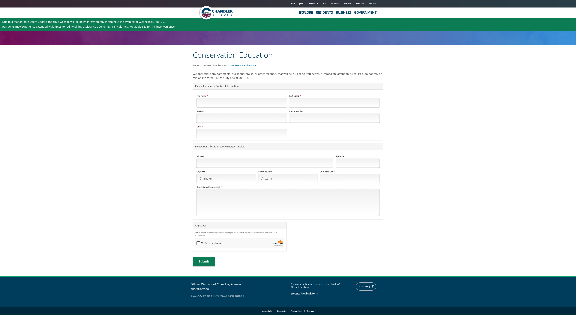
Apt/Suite (340, 156)
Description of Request (207, 187)
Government (365, 12)
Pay (293, 3)
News (347, 3)
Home (196, 65)
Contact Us (313, 3)
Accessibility (267, 311)
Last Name (294, 95)
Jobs (301, 3)
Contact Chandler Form (215, 65)
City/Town (201, 171)
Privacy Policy (296, 311)
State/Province (265, 171)
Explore (306, 12)
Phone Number (296, 111)
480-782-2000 (199, 289)
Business (343, 12)
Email (198, 126)
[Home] (228, 12)
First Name (201, 95)
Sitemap (310, 311)
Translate (335, 3)
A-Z (324, 3)
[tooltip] (218, 187)
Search (372, 3)
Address (200, 156)
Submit (204, 261)
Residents (324, 12)
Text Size (360, 3)
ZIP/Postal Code (327, 171)
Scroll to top (364, 286)
